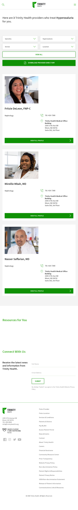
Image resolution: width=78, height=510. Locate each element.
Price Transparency (45, 459)
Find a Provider (44, 409)
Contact (42, 438)
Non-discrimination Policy (48, 467)
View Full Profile (37, 140)
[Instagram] (9, 441)
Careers (41, 446)
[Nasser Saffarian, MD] (21, 240)
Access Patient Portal (46, 430)
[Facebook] (4, 441)
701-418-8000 (7, 422)
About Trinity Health (46, 442)
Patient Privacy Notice (47, 475)
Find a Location (44, 413)
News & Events (44, 434)
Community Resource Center (49, 455)
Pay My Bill (42, 426)
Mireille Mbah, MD (15, 184)
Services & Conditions (46, 417)
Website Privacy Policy (47, 463)
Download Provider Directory (41, 63)
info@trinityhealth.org (10, 424)
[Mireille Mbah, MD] (21, 165)
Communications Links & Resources (51, 488)
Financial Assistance (46, 450)
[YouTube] (19, 441)
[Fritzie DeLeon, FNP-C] (21, 89)
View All (39, 54)
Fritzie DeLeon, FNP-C (18, 108)
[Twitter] (14, 441)
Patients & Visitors (45, 422)
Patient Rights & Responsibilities (50, 471)
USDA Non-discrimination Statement (52, 479)
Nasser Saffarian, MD (17, 259)
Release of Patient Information (50, 483)
